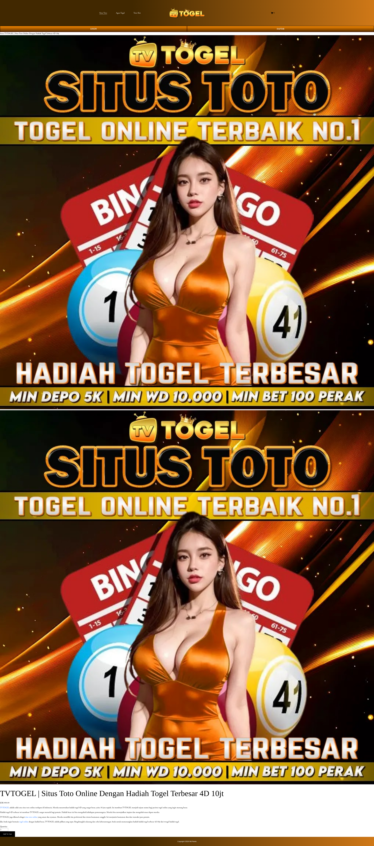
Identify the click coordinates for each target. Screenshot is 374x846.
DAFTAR (280, 29)
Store (2, 33)
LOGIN (93, 29)
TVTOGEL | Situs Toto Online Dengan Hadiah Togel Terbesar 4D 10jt (31, 33)
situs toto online (31, 817)
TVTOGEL (4, 807)
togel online (23, 821)
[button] (7, 834)
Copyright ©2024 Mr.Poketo (187, 841)
